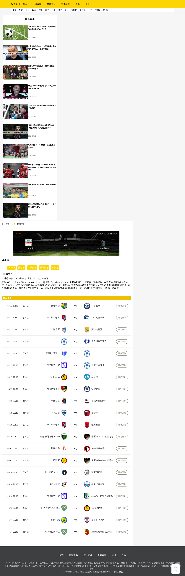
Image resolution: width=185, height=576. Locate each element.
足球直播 (37, 4)
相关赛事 (7, 298)
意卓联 (18, 234)
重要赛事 (65, 4)
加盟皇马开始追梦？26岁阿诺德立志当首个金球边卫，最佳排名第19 (42, 47)
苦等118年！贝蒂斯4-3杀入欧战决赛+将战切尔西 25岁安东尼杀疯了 (41, 126)
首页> (14, 224)
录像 (87, 4)
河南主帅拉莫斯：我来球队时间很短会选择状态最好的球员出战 (42, 28)
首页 (25, 4)
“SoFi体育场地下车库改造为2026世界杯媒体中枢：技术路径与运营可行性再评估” (42, 167)
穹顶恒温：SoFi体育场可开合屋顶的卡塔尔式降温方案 (42, 87)
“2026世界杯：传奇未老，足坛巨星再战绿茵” (41, 146)
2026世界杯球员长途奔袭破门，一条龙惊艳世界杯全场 (42, 205)
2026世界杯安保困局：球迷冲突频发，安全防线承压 (42, 67)
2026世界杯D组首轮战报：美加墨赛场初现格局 (42, 107)
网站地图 (118, 572)
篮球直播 (51, 4)
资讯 (77, 4)
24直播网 (15, 4)
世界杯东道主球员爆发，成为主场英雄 (42, 184)
